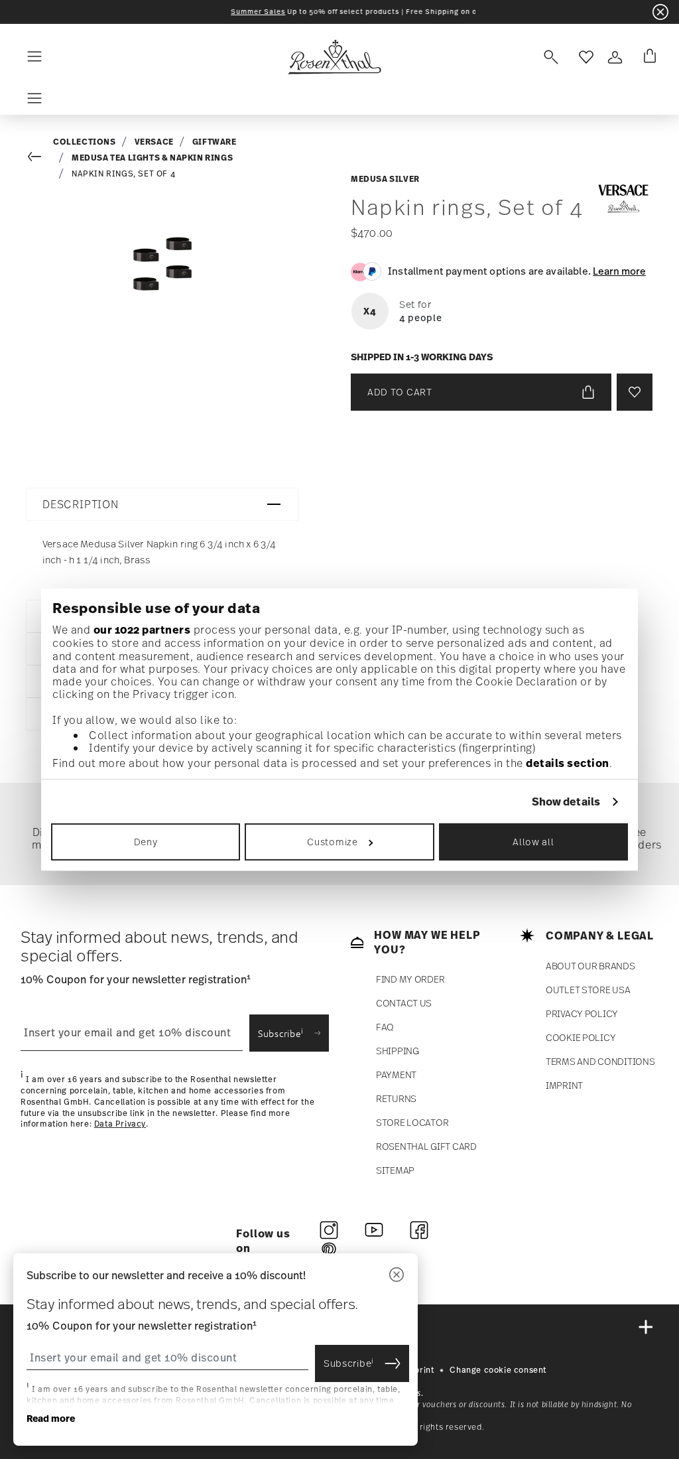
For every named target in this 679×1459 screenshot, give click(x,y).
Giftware (214, 141)
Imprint (564, 1085)
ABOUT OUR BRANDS (590, 965)
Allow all (533, 841)
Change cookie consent (498, 1370)
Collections (84, 141)
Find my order (410, 979)
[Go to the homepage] (334, 57)
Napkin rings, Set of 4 (123, 174)
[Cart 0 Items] (647, 57)
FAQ (385, 1026)
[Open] (548, 57)
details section (567, 763)
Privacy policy (582, 1013)
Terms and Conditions (600, 1061)
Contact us (404, 1003)
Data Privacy (120, 1124)
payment (396, 1074)
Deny (146, 841)
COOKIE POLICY (580, 1037)
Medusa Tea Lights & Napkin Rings (152, 157)
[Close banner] (660, 12)
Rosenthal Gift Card (426, 1146)
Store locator (412, 1122)
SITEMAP (395, 1170)
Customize (332, 841)
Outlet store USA (588, 989)
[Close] (396, 1276)
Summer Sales (224, 11)
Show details (566, 801)
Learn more (619, 270)
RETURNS (396, 1098)
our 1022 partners (142, 629)
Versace (154, 141)
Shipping (397, 1050)
